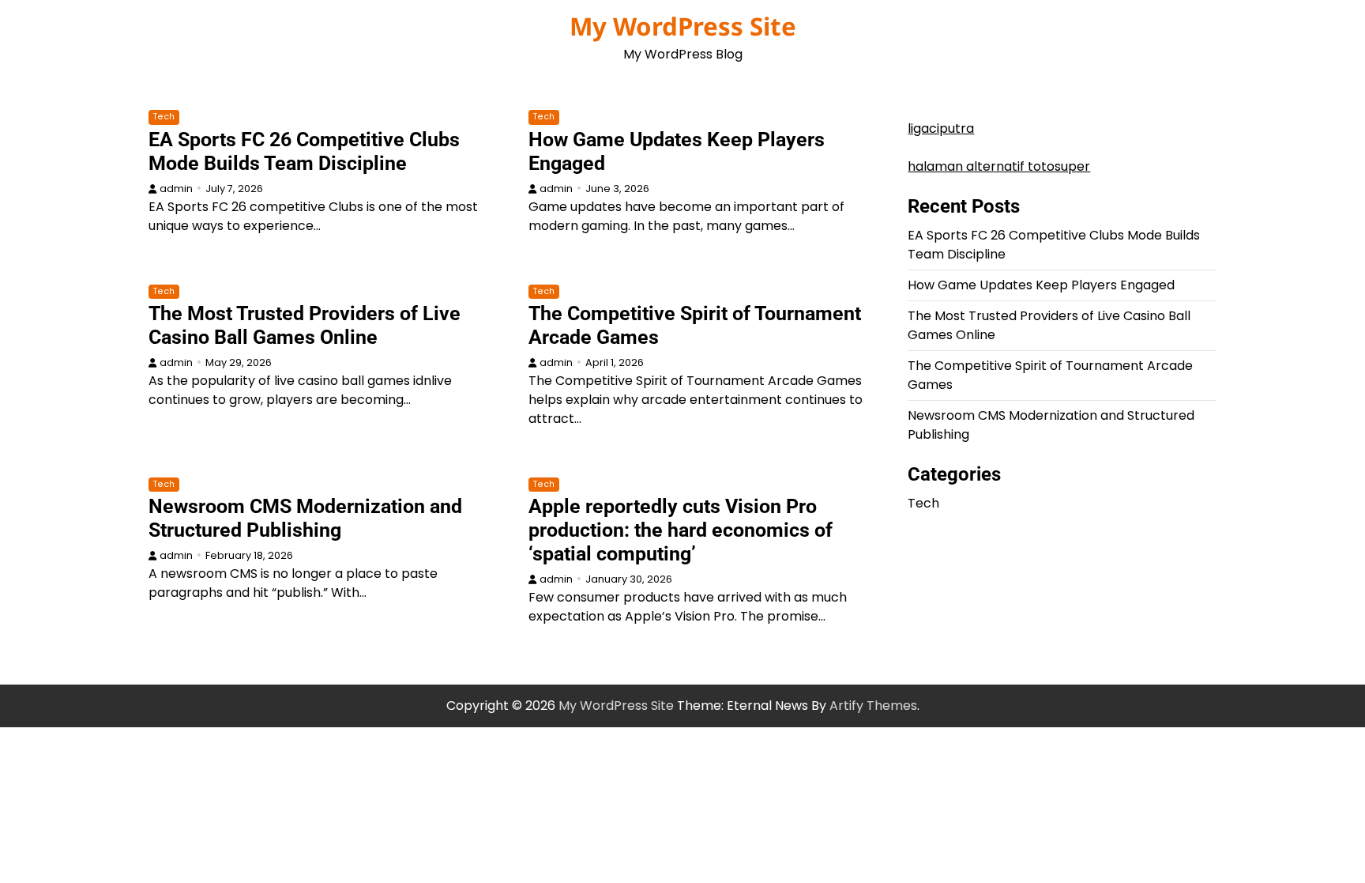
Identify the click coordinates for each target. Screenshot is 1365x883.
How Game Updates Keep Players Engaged (1041, 285)
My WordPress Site (683, 26)
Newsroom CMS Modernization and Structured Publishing (305, 518)
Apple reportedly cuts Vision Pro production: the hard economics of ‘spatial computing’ (680, 530)
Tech (164, 117)
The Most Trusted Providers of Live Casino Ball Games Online (305, 325)
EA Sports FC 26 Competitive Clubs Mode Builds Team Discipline (304, 151)
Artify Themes (873, 705)
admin (176, 188)
